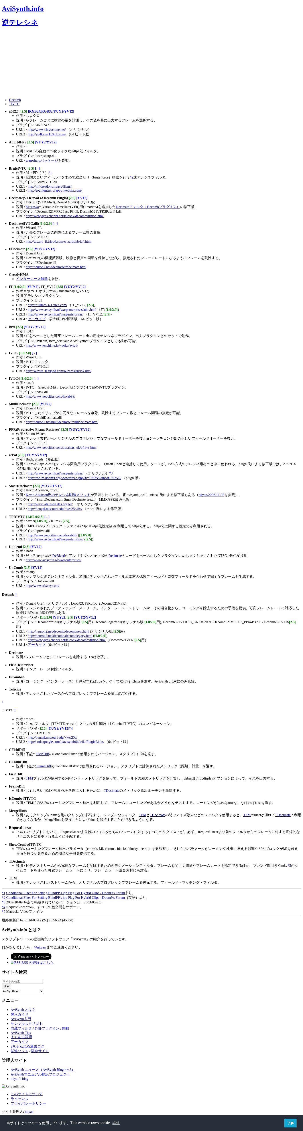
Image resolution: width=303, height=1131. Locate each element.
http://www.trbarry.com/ (42, 585)
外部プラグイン (47, 1028)
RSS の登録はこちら (38, 962)
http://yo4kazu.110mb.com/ (47, 134)
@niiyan (40, 947)
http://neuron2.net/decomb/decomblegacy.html (60, 636)
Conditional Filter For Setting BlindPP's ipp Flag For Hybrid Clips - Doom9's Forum (65, 893)
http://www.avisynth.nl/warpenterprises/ (55, 314)
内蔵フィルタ (21, 1028)
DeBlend (58, 556)
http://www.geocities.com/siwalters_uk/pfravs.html (61, 447)
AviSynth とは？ (23, 1010)
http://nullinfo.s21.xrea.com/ (47, 305)
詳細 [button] (116, 1123)
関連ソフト (19, 1051)
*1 (50, 173)
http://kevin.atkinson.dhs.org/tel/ (50, 504)
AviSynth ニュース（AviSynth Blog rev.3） (43, 1069)
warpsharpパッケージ (42, 160)
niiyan (29, 1111)
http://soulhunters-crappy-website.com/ (55, 190)
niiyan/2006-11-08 (211, 495)
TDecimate (111, 790)
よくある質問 (21, 1037)
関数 (65, 1028)
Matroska (32, 207)
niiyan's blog (19, 1079)
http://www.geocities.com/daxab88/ (50, 396)
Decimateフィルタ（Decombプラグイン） (148, 207)
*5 (289, 865)
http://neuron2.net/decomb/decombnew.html (58, 631)
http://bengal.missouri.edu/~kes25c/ (52, 737)
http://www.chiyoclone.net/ (47, 129)
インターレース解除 (32, 279)
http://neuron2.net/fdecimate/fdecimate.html (56, 267)
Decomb (15, 100)
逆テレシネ (20, 22)
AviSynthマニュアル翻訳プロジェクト (40, 1074)
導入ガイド (19, 1014)
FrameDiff (43, 766)
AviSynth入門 (21, 1019)
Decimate (115, 556)
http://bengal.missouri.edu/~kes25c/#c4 (55, 509)
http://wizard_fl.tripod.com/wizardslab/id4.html (58, 241)
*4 (71, 728)
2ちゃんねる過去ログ (27, 1046)
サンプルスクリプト (27, 1024)
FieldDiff (42, 754)
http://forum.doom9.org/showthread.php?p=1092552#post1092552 (74, 478)
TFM (29, 778)
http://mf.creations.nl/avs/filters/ (49, 186)
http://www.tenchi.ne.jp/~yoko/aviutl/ (52, 345)
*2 (131, 177)
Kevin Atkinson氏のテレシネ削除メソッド (58, 495)
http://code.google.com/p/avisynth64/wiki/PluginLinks (66, 742)
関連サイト (40, 1051)
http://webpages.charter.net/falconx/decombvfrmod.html (65, 216)
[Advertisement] (135, 63)
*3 (111, 473)
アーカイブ (36, 319)
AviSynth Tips (21, 1033)
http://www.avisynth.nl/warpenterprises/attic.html (62, 310)
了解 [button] (290, 1123)
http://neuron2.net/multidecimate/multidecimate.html (62, 422)
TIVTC (14, 104)
